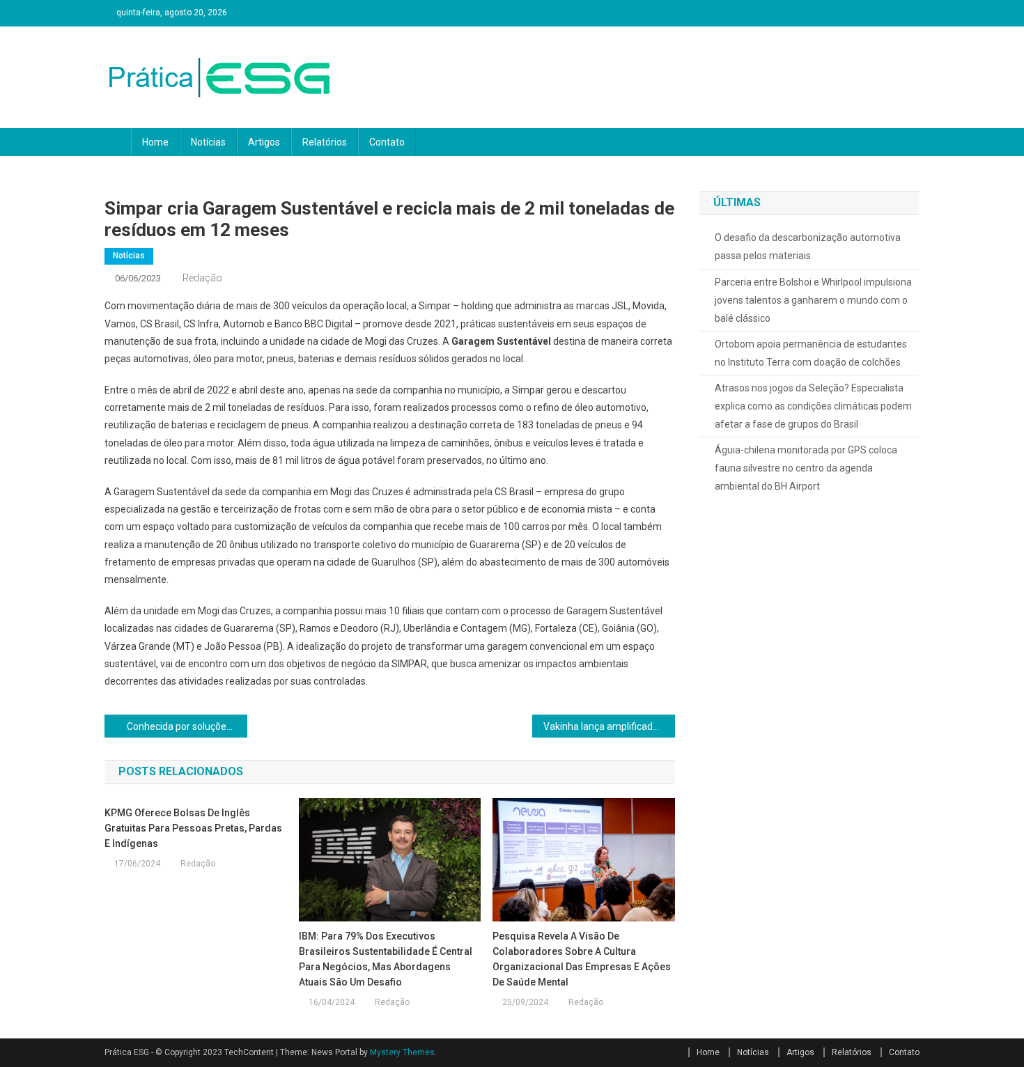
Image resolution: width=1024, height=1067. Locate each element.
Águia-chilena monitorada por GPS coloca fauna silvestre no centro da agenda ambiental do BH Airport (806, 468)
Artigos (264, 142)
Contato (387, 142)
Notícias (208, 142)
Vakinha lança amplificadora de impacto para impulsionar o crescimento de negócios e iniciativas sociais (609, 726)
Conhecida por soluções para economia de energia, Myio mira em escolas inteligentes (187, 726)
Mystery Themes (402, 1052)
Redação (202, 277)
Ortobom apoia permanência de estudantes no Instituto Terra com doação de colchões (811, 353)
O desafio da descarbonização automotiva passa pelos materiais (808, 246)
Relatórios (324, 142)
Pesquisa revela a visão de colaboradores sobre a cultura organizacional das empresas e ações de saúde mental (581, 959)
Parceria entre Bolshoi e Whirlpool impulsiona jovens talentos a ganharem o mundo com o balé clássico (813, 300)
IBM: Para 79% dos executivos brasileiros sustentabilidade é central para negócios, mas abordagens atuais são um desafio (385, 959)
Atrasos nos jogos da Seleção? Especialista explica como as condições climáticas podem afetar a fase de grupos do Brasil (813, 406)
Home (155, 142)
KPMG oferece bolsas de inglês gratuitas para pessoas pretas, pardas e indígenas (193, 828)
